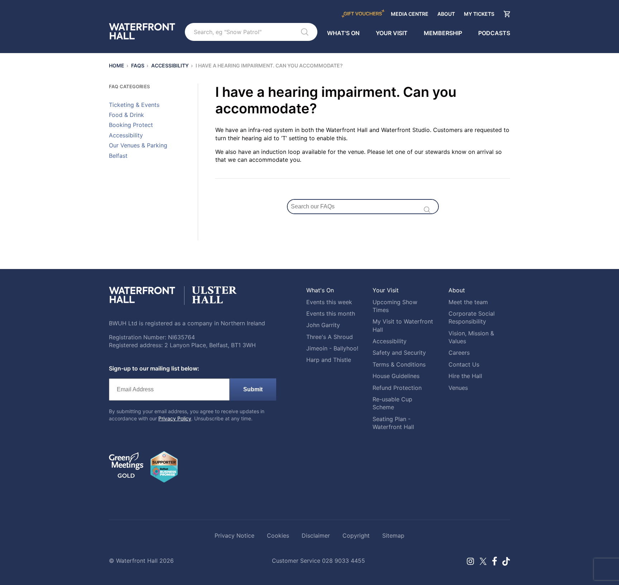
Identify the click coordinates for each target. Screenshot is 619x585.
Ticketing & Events (134, 104)
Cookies (278, 535)
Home (116, 65)
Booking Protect (131, 124)
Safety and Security (399, 352)
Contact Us (463, 364)
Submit (253, 389)
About (446, 14)
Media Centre (409, 14)
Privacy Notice (234, 535)
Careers (459, 352)
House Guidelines (396, 375)
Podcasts (494, 33)
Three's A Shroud (329, 336)
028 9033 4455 (343, 560)
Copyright (356, 535)
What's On (343, 33)
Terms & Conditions (399, 364)
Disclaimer (316, 535)
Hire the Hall (465, 375)
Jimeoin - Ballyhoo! (332, 348)
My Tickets (479, 14)
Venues (458, 387)
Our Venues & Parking (138, 145)
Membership (443, 33)
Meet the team (468, 302)
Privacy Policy (174, 418)
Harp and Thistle (328, 359)
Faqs (137, 65)
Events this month (330, 313)
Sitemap (393, 535)
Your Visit (392, 33)
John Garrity (323, 325)
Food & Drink (126, 114)
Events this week (329, 302)
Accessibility (170, 65)
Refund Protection (397, 387)
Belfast (118, 155)
